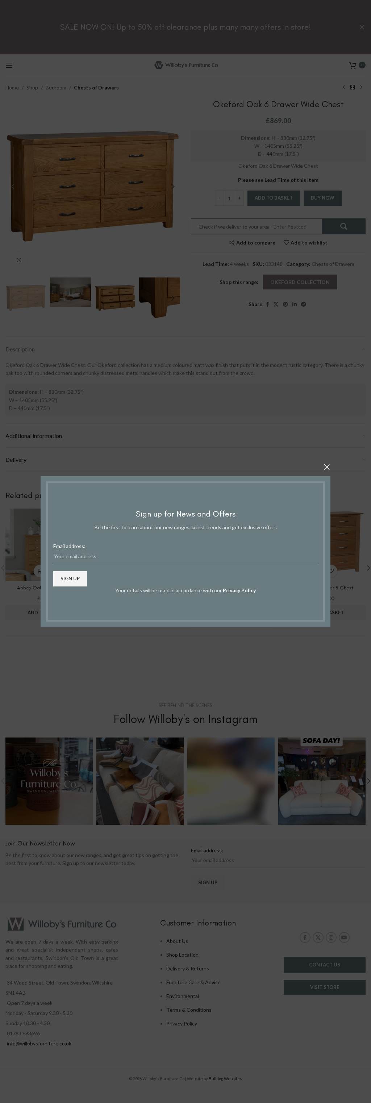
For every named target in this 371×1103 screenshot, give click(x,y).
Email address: (69, 546)
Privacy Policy (239, 590)
